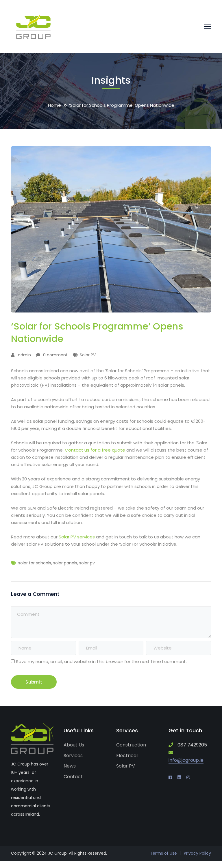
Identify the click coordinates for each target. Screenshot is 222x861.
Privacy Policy (197, 853)
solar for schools (34, 563)
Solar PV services (77, 537)
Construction (131, 745)
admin (24, 355)
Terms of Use (163, 853)
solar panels (65, 563)
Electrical (127, 755)
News (70, 766)
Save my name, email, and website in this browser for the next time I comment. (101, 661)
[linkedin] (179, 777)
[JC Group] (33, 26)
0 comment (55, 355)
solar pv (87, 563)
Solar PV (88, 355)
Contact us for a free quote (95, 450)
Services (73, 755)
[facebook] (170, 777)
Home (54, 105)
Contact (73, 776)
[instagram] (188, 777)
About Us (74, 745)
